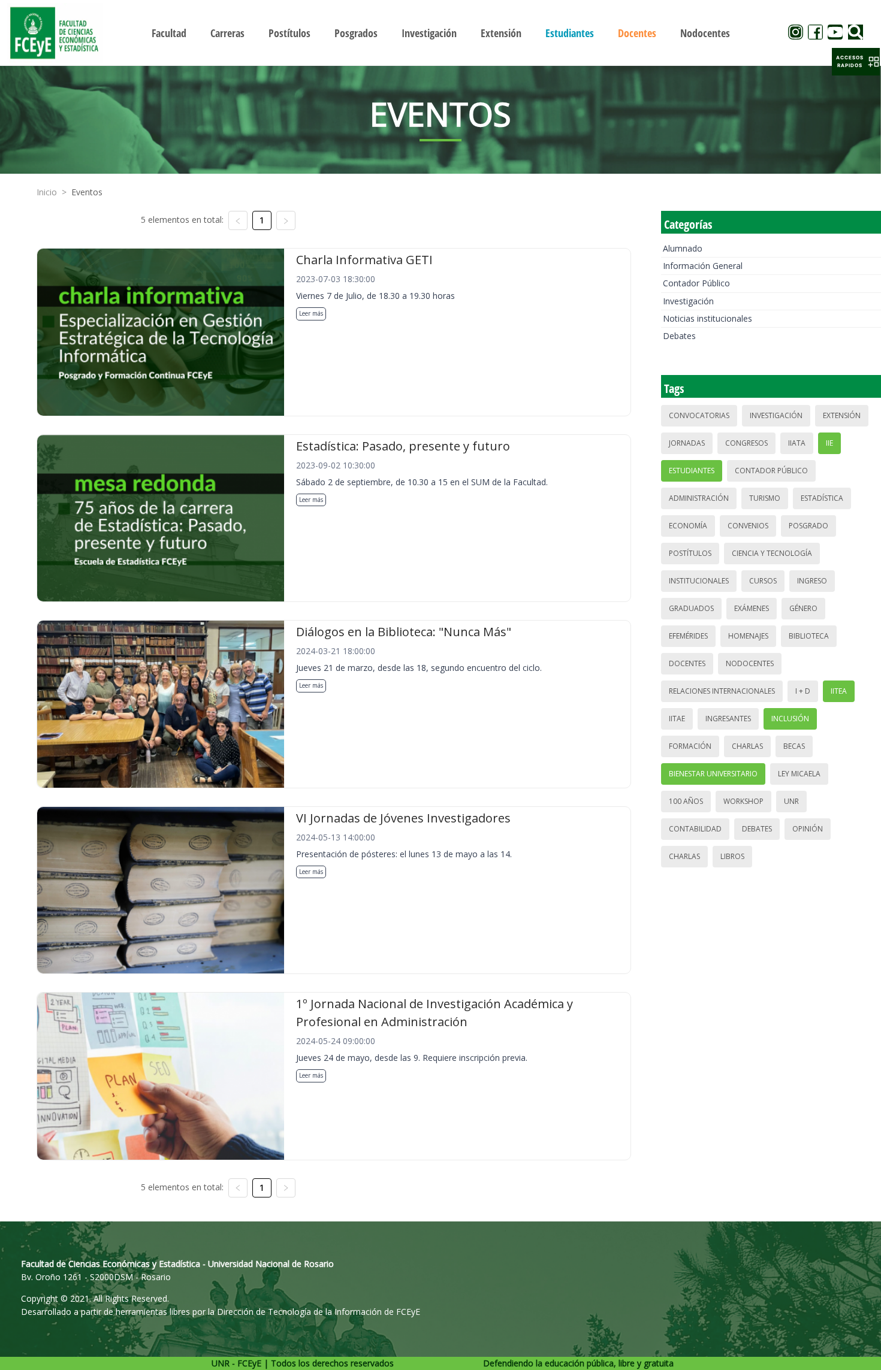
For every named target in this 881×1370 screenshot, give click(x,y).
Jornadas (687, 443)
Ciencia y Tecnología (772, 553)
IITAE (677, 718)
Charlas (747, 746)
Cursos (763, 581)
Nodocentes (750, 663)
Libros (732, 856)
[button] (856, 61)
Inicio (47, 192)
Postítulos (690, 553)
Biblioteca (809, 636)
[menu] (440, 32)
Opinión (807, 829)
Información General (703, 265)
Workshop (743, 801)
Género (803, 608)
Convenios (748, 526)
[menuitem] (169, 33)
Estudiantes (691, 470)
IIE (829, 443)
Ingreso (812, 581)
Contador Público (696, 283)
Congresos (746, 443)
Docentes (687, 663)
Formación (690, 746)
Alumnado (682, 248)
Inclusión (790, 718)
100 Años (686, 801)
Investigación (688, 301)
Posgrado (808, 526)
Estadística (822, 498)
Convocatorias (699, 415)
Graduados (691, 608)
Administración (699, 498)
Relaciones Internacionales (722, 691)
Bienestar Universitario (713, 774)
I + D (802, 691)
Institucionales (699, 581)
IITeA (839, 691)
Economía (688, 526)
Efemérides (688, 636)
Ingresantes (728, 718)
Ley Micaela (799, 774)
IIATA (796, 443)
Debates (679, 335)
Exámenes (751, 608)
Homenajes (748, 636)
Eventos (86, 192)
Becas (794, 746)
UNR (791, 801)
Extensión (842, 415)
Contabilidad (695, 829)
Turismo (764, 498)
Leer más (311, 313)
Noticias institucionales (707, 318)
